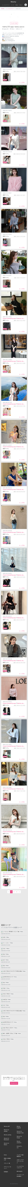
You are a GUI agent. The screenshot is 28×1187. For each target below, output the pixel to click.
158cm (24, 971)
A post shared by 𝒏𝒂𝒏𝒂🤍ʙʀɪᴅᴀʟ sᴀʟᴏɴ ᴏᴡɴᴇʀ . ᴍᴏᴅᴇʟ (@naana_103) (14, 318)
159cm (12, 29)
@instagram (19, 1171)
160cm (8, 948)
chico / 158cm (6, 993)
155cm (21, 931)
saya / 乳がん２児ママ (8, 1027)
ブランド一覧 (7, 1163)
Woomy (13, 2)
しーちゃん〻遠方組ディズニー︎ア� (11, 931)
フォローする (14, 23)
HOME (2, 8)
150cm (16, 1027)
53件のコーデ (19, 29)
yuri (4, 959)
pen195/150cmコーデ (8, 976)
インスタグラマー (6, 5)
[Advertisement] (14, 909)
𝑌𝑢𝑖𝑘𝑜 (4, 948)
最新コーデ (11, 926)
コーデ (12, 5)
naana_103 (13, 27)
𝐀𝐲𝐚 (4, 954)
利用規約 (6, 1171)
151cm (15, 976)
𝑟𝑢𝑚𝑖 (4, 1005)
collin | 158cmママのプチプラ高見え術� (12, 971)
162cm (7, 1005)
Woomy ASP (7, 1126)
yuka (4, 937)
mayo (4, 988)
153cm (8, 988)
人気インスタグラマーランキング (20, 1161)
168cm (7, 937)
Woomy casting (7, 1134)
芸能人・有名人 (18, 5)
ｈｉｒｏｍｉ (6, 942)
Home (5, 1154)
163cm (11, 942)
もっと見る (22, 82)
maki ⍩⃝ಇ (5, 999)
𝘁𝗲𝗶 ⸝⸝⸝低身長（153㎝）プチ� (10, 1033)
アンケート (14, 1083)
